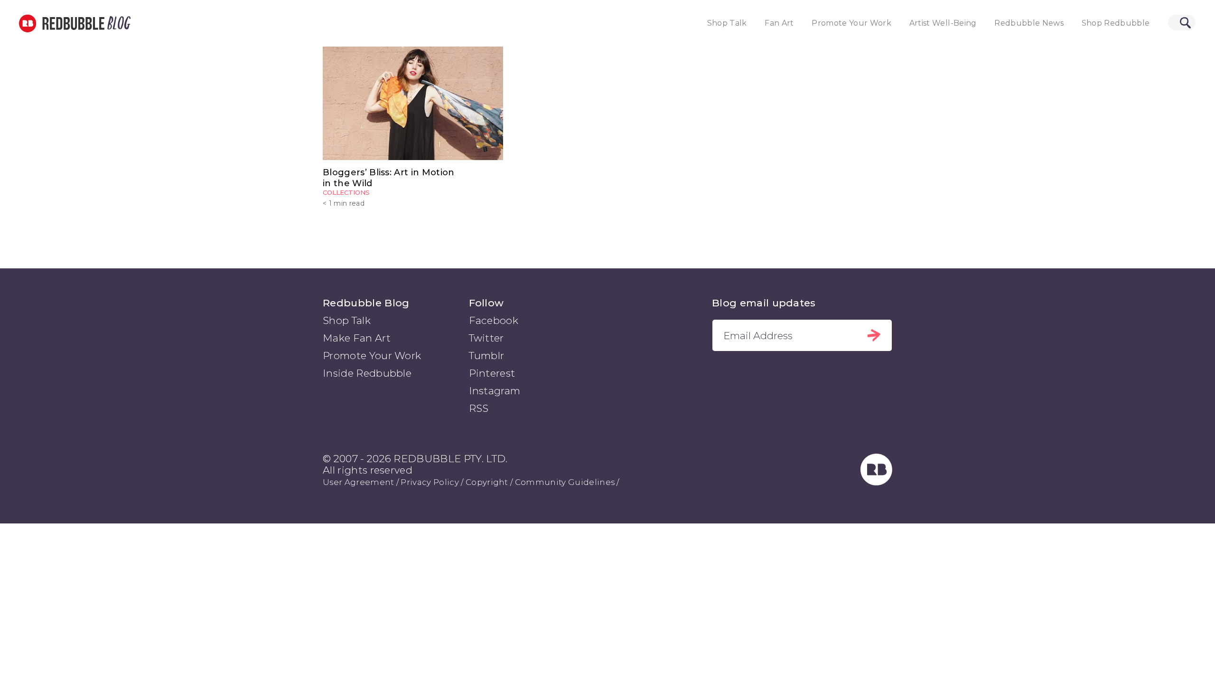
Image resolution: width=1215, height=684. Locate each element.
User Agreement (358, 482)
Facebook (494, 320)
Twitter (486, 338)
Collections (346, 192)
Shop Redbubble (1116, 23)
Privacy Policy (429, 482)
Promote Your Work (851, 23)
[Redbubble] (876, 482)
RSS (479, 408)
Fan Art (779, 23)
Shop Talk (727, 23)
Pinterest (492, 373)
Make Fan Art (357, 338)
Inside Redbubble (367, 373)
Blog (117, 23)
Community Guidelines (565, 482)
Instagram (495, 391)
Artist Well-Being (943, 23)
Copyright (487, 482)
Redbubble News (1029, 23)
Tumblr (487, 355)
